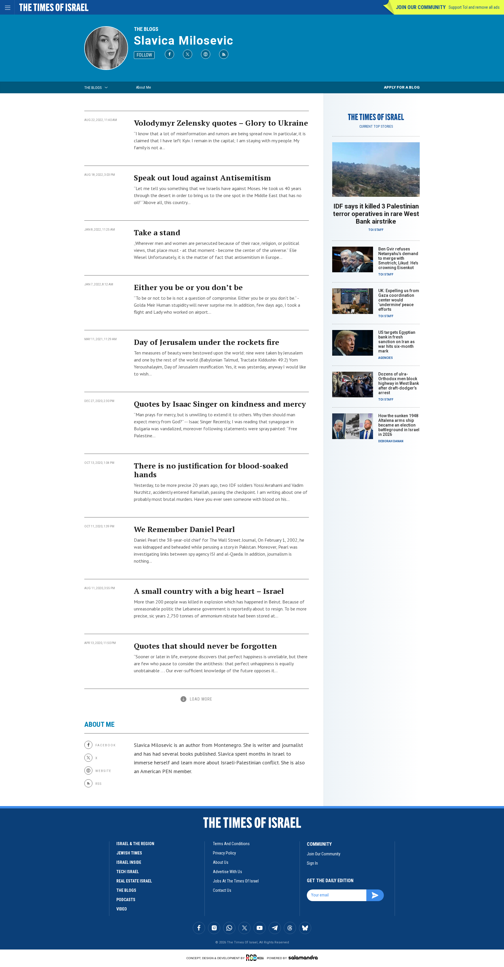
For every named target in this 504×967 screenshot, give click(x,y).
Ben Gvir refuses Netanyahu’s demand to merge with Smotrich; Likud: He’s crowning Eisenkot (398, 258)
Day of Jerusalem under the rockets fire (206, 342)
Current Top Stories (376, 126)
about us (220, 862)
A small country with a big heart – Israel (209, 591)
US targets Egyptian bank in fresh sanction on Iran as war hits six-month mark (396, 341)
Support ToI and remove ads (474, 7)
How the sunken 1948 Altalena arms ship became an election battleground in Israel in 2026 (398, 425)
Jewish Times (129, 853)
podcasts (125, 899)
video (121, 909)
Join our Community (421, 7)
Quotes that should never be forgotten (205, 646)
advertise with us (227, 871)
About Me (143, 87)
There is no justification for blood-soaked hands (211, 470)
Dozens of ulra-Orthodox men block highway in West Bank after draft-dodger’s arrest (398, 383)
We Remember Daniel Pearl (184, 529)
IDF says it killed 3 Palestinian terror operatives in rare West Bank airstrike (376, 214)
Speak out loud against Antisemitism (202, 177)
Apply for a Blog (402, 87)
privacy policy (224, 853)
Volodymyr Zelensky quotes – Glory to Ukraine (221, 123)
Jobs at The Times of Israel (236, 881)
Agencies (385, 357)
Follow (144, 55)
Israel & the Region (135, 843)
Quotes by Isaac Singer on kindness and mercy (220, 404)
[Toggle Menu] (7, 7)
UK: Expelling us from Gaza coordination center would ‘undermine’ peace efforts (398, 300)
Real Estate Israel (134, 881)
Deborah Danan (390, 441)
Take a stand (157, 232)
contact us (222, 890)
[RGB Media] (256, 957)
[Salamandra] (303, 957)
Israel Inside (128, 862)
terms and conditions (231, 843)
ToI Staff (376, 229)
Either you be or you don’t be (188, 287)
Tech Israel (127, 871)
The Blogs (146, 29)
